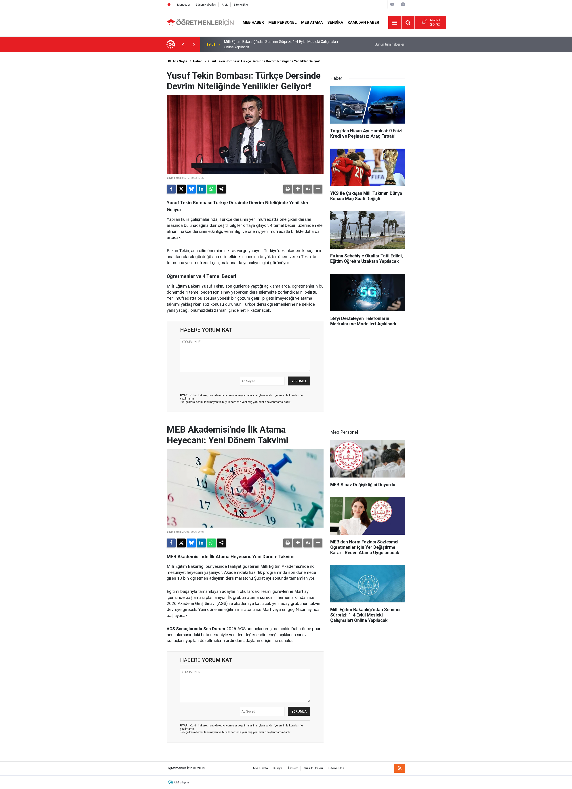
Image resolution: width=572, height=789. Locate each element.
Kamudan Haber (363, 22)
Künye (277, 768)
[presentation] (182, 44)
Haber (197, 61)
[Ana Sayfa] (169, 4)
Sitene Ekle (241, 4)
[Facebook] (171, 189)
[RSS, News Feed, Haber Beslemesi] (399, 768)
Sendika (335, 22)
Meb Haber (253, 22)
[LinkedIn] (201, 189)
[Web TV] (392, 4)
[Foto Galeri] (402, 4)
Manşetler (183, 4)
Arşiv (225, 4)
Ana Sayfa (179, 61)
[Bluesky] (191, 189)
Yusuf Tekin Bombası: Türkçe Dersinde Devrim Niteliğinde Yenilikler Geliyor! (264, 61)
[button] (297, 189)
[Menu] (395, 23)
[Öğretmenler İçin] (200, 22)
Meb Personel (282, 22)
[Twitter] (181, 189)
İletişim (293, 768)
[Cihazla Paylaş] (221, 189)
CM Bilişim (181, 782)
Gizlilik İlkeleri (313, 768)
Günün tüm (390, 44)
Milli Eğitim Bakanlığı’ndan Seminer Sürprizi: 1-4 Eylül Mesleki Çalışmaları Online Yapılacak (281, 44)
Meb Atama (312, 22)
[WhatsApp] (211, 189)
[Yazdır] (287, 189)
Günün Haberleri (206, 4)
